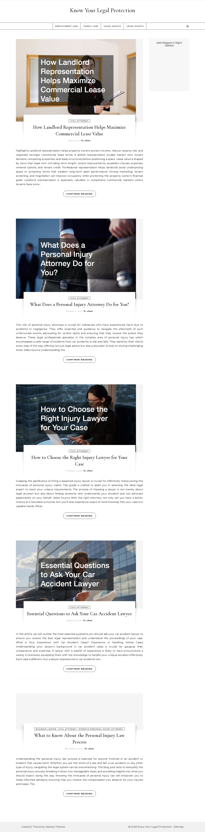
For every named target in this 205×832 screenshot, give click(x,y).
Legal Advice (112, 26)
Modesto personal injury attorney (101, 729)
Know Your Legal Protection (102, 10)
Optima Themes (55, 826)
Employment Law (66, 26)
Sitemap (179, 826)
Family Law (91, 26)
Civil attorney (79, 121)
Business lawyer (46, 729)
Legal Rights (135, 26)
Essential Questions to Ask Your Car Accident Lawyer (79, 614)
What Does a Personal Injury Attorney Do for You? (79, 304)
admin (87, 140)
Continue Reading (79, 194)
